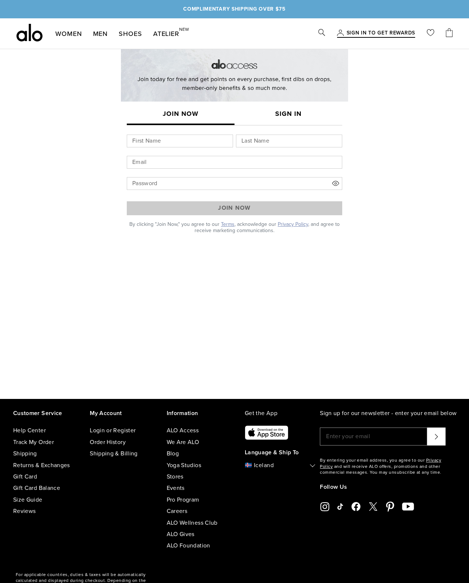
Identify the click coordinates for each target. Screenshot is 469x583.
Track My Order (33, 442)
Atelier (166, 32)
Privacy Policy (293, 224)
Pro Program (183, 499)
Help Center (29, 430)
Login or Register (113, 430)
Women (68, 34)
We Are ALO (183, 442)
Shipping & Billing (113, 453)
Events (176, 488)
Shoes (130, 34)
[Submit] (436, 436)
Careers (177, 511)
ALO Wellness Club (192, 523)
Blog (173, 453)
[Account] (340, 33)
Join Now (234, 208)
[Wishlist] (430, 33)
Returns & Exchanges (41, 465)
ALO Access (183, 430)
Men (100, 34)
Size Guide (28, 499)
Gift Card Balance (36, 488)
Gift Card (25, 476)
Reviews (24, 511)
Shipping (25, 453)
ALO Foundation (188, 545)
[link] (381, 33)
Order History (108, 442)
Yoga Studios (184, 465)
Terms (227, 224)
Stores (175, 476)
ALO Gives (181, 534)
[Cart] (449, 33)
